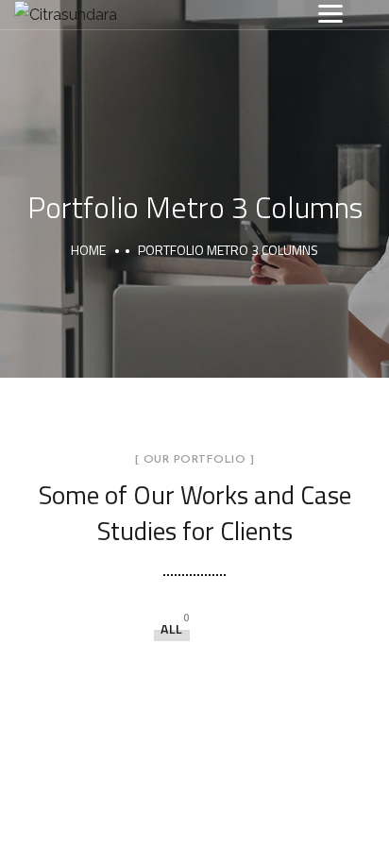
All (172, 628)
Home (88, 250)
